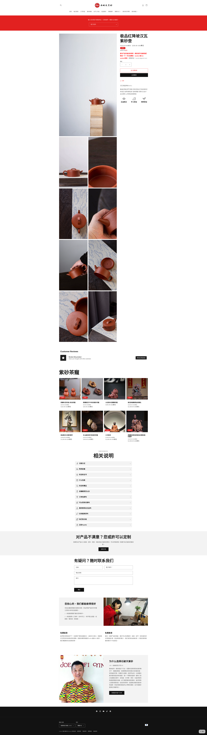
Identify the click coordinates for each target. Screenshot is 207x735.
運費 (126, 50)
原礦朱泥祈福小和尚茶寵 (68, 402)
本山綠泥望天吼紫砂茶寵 (90, 435)
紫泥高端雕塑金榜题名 (134, 402)
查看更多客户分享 (117, 693)
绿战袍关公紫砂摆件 (67, 435)
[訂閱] (116, 24)
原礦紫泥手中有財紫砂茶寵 (91, 402)
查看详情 (103, 549)
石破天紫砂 (64, 731)
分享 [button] (123, 80)
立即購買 (134, 75)
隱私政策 (84, 731)
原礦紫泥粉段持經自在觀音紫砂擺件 (136, 435)
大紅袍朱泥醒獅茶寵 (111, 402)
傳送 (79, 589)
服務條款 (90, 731)
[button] (61, 5)
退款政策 (79, 731)
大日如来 (108, 435)
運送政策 (95, 731)
